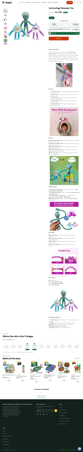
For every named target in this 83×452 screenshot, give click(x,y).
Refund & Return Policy (8, 436)
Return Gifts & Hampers (53, 2)
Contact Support (62, 423)
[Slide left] (5, 8)
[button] (74, 2)
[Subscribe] (55, 410)
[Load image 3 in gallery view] (5, 19)
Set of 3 (51, 17)
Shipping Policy (6, 444)
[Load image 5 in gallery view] (5, 28)
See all (77, 358)
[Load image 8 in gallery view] (5, 40)
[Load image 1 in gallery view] (5, 11)
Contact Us (5, 433)
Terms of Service (6, 441)
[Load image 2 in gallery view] (5, 15)
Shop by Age (27, 2)
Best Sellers (44, 2)
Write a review (41, 396)
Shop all (70, 2)
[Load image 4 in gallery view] (5, 23)
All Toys (21, 2)
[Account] (77, 2)
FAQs (4, 430)
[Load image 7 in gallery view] (5, 36)
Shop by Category (36, 2)
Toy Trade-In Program (64, 421)
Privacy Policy (6, 439)
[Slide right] (5, 46)
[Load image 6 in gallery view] (5, 32)
